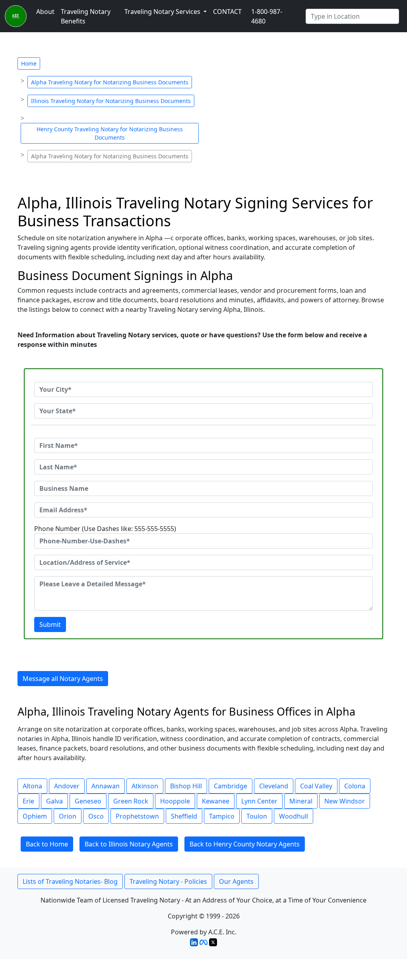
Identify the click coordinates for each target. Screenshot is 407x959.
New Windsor (344, 801)
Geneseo (88, 801)
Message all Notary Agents (63, 678)
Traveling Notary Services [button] (163, 11)
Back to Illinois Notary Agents (129, 844)
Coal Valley (316, 786)
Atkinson (145, 786)
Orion (67, 816)
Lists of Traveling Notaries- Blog (70, 881)
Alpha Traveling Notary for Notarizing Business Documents (109, 82)
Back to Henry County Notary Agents (245, 844)
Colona (354, 786)
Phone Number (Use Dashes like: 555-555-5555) (105, 528)
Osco (96, 816)
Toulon (256, 816)
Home (29, 63)
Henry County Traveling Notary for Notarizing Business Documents (110, 133)
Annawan (105, 786)
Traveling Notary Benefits (85, 16)
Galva (54, 801)
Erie (28, 801)
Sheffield (184, 816)
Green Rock (130, 801)
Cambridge (230, 786)
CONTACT (227, 11)
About (45, 11)
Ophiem (35, 816)
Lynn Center (259, 801)
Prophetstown (137, 816)
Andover (66, 786)
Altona (32, 786)
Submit (50, 624)
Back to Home (47, 844)
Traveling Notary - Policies (168, 881)
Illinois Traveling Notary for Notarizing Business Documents (111, 101)
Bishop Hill (186, 786)
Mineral (300, 801)
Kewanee (215, 801)
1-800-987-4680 (266, 16)
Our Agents (236, 881)
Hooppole (175, 801)
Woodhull (293, 816)
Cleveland (273, 786)
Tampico (222, 816)
